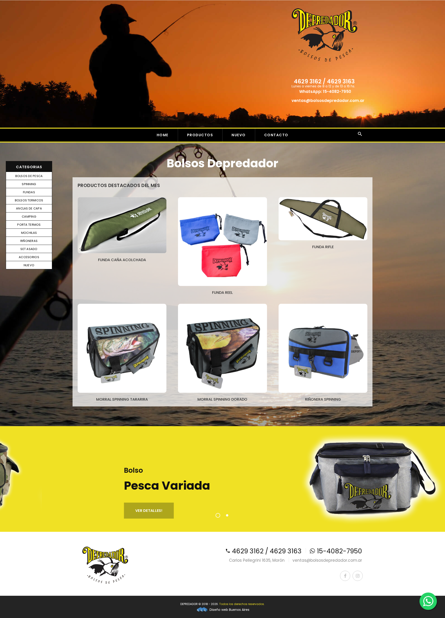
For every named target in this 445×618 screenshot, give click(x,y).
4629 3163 (341, 81)
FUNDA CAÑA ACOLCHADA (122, 259)
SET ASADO (28, 249)
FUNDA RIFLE (323, 246)
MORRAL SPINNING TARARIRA (122, 399)
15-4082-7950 (337, 91)
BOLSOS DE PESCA (29, 176)
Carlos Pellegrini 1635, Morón (257, 560)
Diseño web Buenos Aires (229, 609)
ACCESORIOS (29, 257)
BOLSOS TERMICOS (29, 200)
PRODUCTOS (200, 135)
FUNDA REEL (222, 292)
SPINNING (29, 184)
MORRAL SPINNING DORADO (222, 399)
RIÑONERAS (29, 241)
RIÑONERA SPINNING (323, 399)
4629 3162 (307, 81)
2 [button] (227, 515)
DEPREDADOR (189, 604)
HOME (162, 135)
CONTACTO (276, 135)
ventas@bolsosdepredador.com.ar (328, 100)
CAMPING (29, 216)
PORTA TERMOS (29, 224)
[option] (222, 479)
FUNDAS (29, 192)
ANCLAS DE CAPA (29, 208)
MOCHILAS (29, 233)
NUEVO (239, 135)
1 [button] (218, 515)
